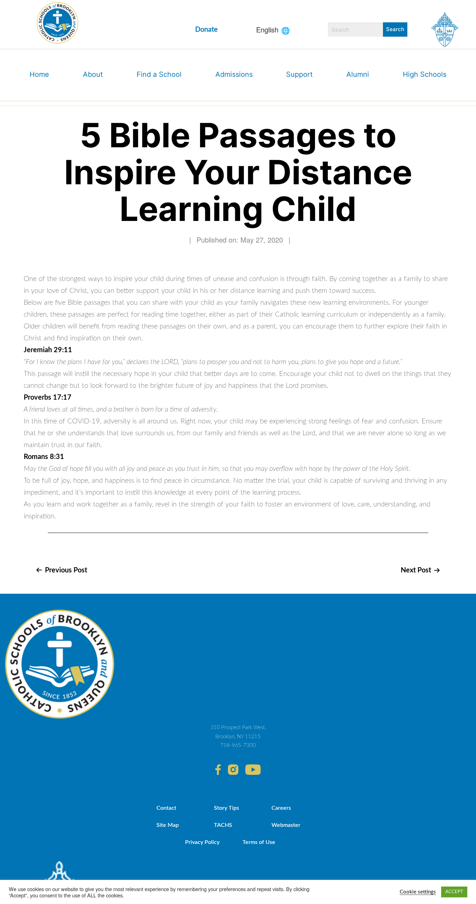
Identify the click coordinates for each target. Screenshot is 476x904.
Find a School (159, 74)
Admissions (234, 74)
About (93, 74)
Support (299, 74)
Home (39, 74)
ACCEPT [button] (454, 892)
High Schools (424, 74)
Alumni (357, 74)
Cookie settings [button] (418, 892)
